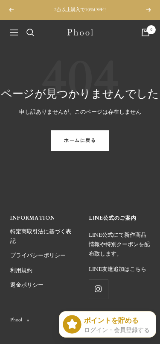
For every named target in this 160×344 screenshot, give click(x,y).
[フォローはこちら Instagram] (98, 289)
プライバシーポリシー (38, 255)
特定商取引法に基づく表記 (40, 236)
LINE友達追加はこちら (117, 269)
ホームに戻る (80, 140)
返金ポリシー (27, 285)
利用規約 (21, 270)
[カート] (145, 32)
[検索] (30, 32)
